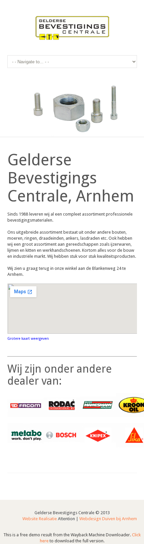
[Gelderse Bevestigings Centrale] (72, 28)
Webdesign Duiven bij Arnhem (108, 518)
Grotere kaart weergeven (28, 338)
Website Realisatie (39, 518)
